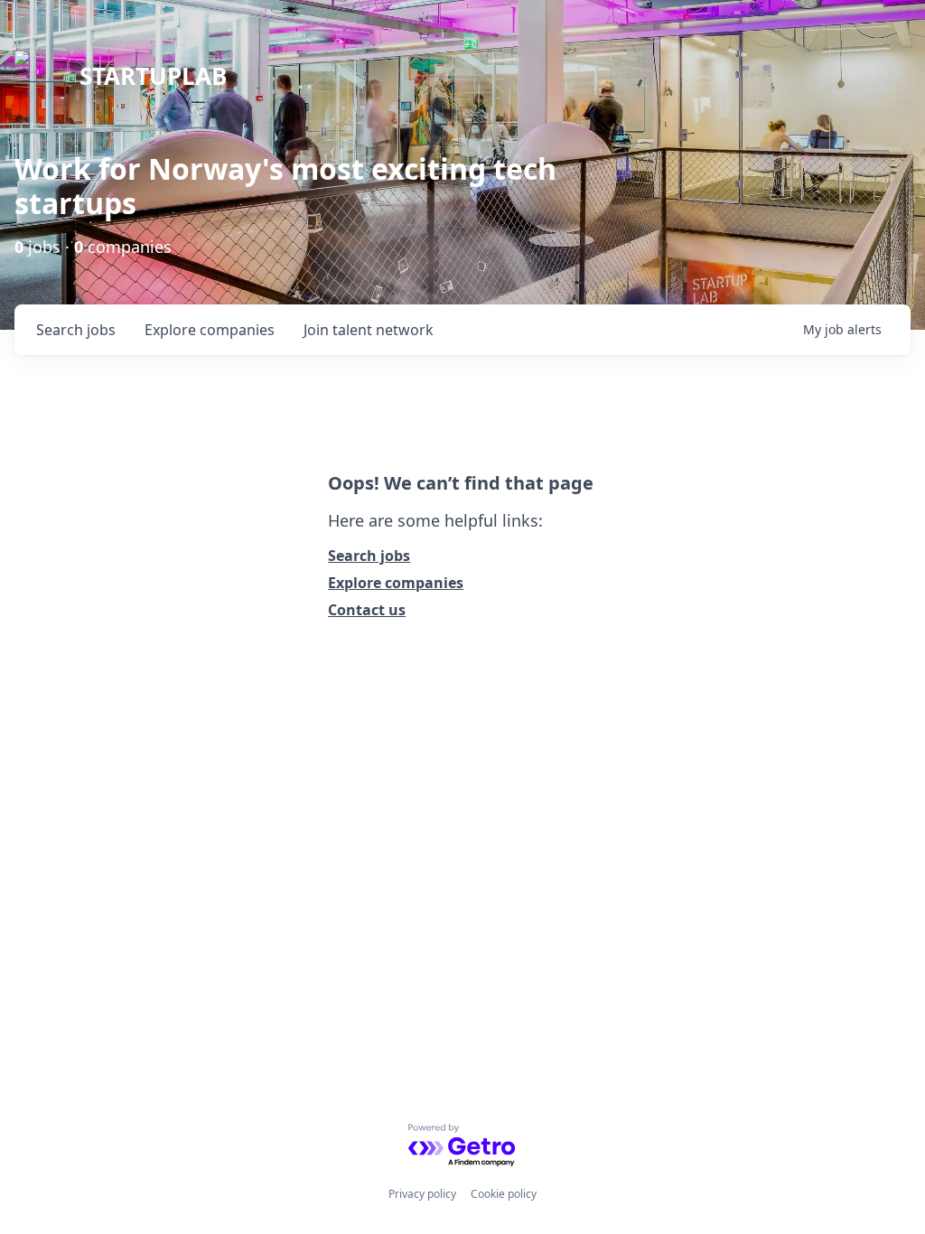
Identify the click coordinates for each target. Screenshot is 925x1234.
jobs (76, 330)
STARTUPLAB (153, 76)
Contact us (367, 610)
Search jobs (369, 556)
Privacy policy (422, 1193)
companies (210, 330)
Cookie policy (504, 1193)
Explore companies (395, 583)
